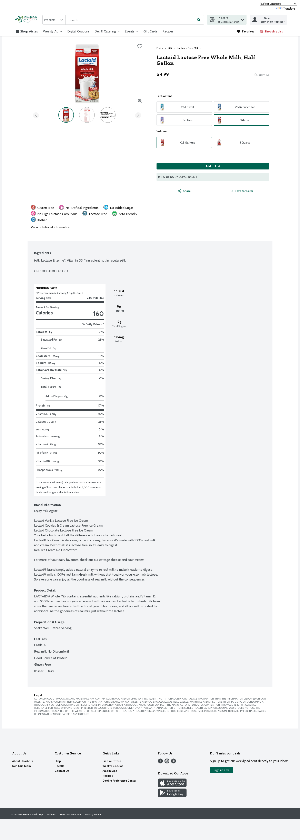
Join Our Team (21, 766)
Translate (289, 8)
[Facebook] (160, 762)
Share (187, 191)
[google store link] (172, 796)
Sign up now (221, 770)
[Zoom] (140, 101)
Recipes (167, 31)
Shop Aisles (29, 31)
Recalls (59, 766)
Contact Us (62, 771)
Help (58, 761)
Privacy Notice (93, 814)
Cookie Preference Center (119, 780)
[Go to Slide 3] (108, 115)
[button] (242, 18)
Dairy (160, 48)
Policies (51, 814)
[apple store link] (172, 786)
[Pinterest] (166, 762)
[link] (245, 31)
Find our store (111, 761)
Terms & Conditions (70, 814)
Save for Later (244, 191)
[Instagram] (173, 762)
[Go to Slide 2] (87, 115)
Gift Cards (150, 31)
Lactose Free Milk (187, 48)
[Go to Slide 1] (66, 115)
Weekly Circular (112, 766)
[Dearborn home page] (27, 19)
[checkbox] (139, 46)
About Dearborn (22, 761)
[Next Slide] (138, 114)
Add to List (213, 166)
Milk (170, 48)
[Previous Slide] (36, 114)
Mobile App (109, 771)
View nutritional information (50, 227)
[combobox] (53, 20)
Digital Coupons (78, 31)
